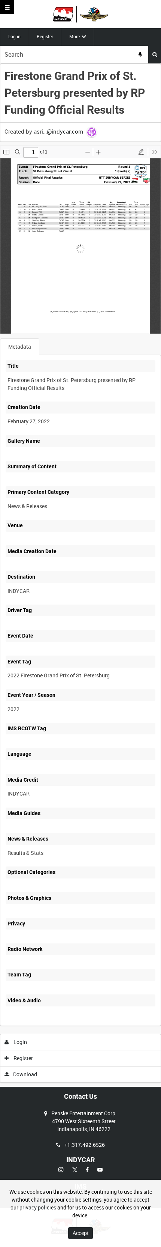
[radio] (141, 152)
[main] (80, 573)
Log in (14, 36)
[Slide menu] (7, 7)
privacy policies (37, 1207)
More (74, 36)
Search (154, 54)
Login (19, 1041)
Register (45, 36)
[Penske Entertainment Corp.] (80, 14)
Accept (81, 1232)
